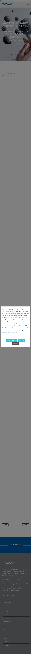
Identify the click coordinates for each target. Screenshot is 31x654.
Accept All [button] (21, 340)
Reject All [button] (15, 343)
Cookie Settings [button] (11, 340)
